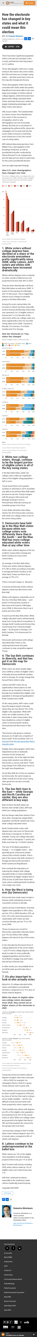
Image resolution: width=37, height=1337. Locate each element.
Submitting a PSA (10, 1305)
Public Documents (10, 1288)
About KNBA (8, 1257)
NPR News (7, 1193)
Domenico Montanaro (16, 36)
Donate (30, 3)
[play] (3, 1334)
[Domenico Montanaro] (6, 1211)
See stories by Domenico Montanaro (23, 1224)
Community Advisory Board (13, 1279)
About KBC (7, 1297)
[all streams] (34, 1334)
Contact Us (7, 1270)
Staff (6, 1266)
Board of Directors (10, 1301)
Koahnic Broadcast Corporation (14, 1292)
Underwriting (8, 1275)
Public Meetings (9, 1283)
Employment (8, 1261)
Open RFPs (7, 1310)
